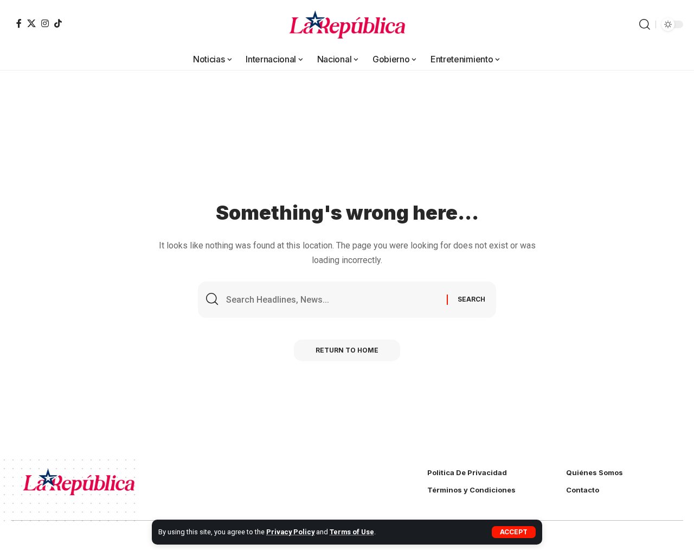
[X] (31, 23)
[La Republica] (347, 24)
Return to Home (347, 350)
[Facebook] (19, 23)
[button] (514, 532)
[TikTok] (58, 23)
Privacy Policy (290, 532)
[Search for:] (332, 300)
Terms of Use (352, 532)
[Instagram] (45, 23)
